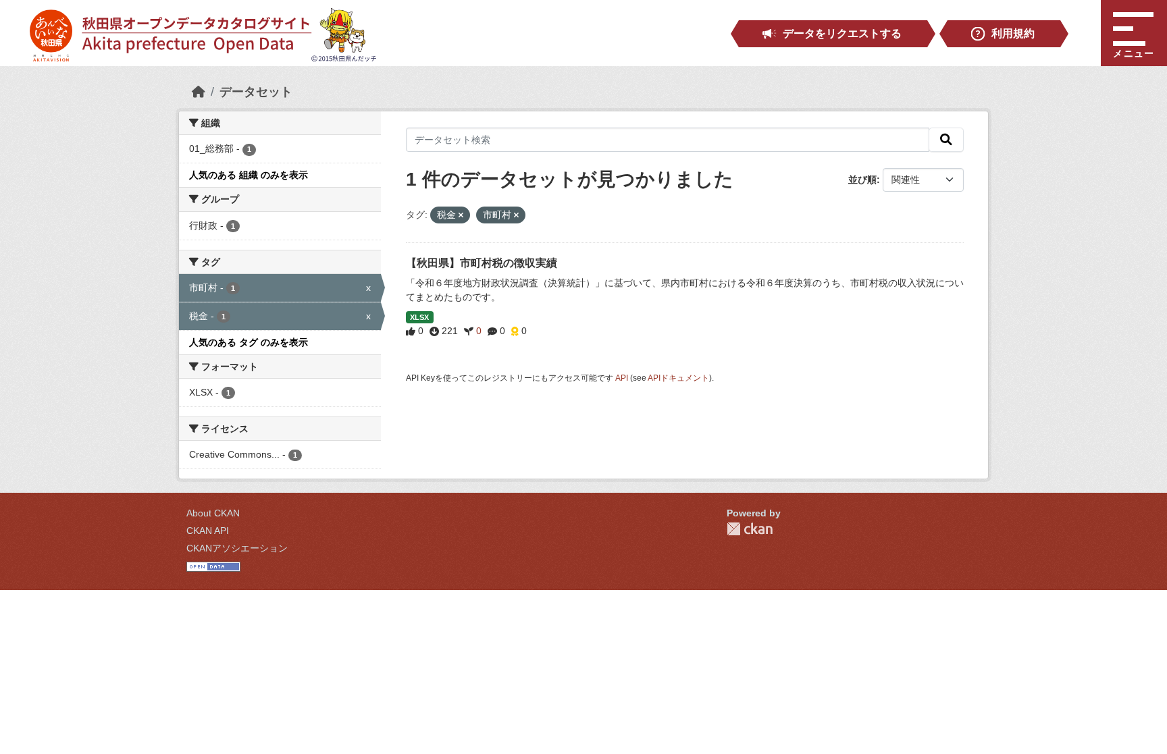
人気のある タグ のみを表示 (248, 342)
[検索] (946, 140)
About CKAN (213, 513)
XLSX (419, 317)
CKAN (750, 529)
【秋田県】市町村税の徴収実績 (481, 263)
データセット (255, 92)
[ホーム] (198, 92)
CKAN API (207, 530)
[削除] (461, 215)
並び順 (862, 179)
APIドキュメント (678, 378)
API (621, 378)
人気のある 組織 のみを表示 (248, 174)
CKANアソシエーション (237, 548)
